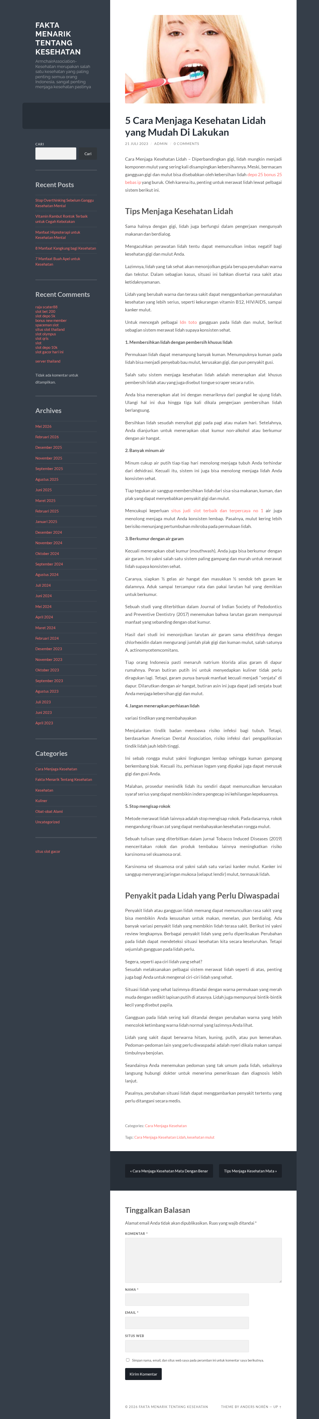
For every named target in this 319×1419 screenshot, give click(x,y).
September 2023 (49, 680)
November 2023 (48, 659)
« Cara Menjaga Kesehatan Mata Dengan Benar (169, 1171)
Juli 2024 (43, 585)
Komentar (136, 1234)
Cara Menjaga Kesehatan (56, 769)
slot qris (42, 338)
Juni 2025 (43, 489)
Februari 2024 (47, 638)
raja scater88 (46, 307)
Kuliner (41, 800)
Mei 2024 (43, 606)
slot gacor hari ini (49, 352)
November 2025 (48, 458)
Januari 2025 (46, 521)
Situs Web (134, 1336)
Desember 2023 (48, 648)
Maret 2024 (45, 627)
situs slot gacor (47, 851)
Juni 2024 (43, 595)
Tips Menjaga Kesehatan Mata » (250, 1171)
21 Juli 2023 (136, 144)
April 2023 (44, 723)
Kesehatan (44, 790)
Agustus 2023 (47, 691)
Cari (39, 144)
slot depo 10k (46, 347)
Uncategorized (47, 822)
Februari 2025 (47, 511)
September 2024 (49, 564)
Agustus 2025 (47, 479)
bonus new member (51, 320)
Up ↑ (277, 1407)
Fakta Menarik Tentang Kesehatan (58, 38)
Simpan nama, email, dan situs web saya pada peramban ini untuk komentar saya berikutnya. (198, 1360)
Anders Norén (254, 1407)
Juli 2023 (43, 702)
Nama (132, 1290)
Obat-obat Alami (49, 811)
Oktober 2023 (47, 670)
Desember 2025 (48, 447)
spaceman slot (47, 325)
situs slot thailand (50, 329)
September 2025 (49, 468)
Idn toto (188, 322)
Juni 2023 (43, 712)
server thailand (47, 361)
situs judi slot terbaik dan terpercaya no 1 (217, 510)
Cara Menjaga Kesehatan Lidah (160, 1137)
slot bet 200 (45, 311)
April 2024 (44, 617)
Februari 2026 (47, 437)
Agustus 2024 (47, 574)
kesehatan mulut (201, 1137)
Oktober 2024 (47, 553)
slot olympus (45, 334)
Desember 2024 (48, 532)
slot (38, 343)
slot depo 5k (45, 316)
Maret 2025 (45, 500)
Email (132, 1313)
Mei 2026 (43, 426)
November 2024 (48, 542)
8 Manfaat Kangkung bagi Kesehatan (65, 248)
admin (161, 144)
